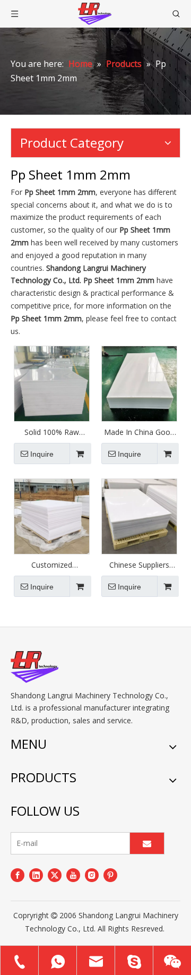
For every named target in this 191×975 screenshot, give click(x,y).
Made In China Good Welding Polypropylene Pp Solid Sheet (139, 432)
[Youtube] (73, 875)
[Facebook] (17, 875)
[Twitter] (55, 875)
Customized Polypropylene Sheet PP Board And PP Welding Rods (51, 565)
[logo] (34, 667)
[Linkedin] (36, 875)
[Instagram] (92, 875)
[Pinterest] (110, 875)
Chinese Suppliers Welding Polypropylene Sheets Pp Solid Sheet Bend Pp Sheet (139, 565)
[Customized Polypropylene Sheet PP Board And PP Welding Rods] (51, 515)
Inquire (42, 454)
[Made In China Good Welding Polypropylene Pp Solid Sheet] (139, 383)
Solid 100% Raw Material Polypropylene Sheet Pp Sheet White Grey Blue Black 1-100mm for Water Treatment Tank (52, 432)
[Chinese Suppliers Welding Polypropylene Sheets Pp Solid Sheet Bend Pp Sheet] (139, 515)
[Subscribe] (146, 843)
